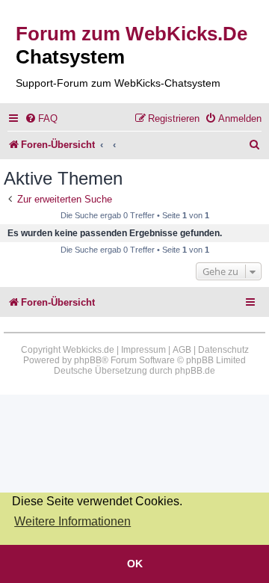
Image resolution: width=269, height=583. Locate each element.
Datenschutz (223, 350)
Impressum (143, 350)
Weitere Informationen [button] (72, 521)
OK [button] (135, 564)
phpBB (88, 360)
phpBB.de (195, 370)
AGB (182, 350)
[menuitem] (41, 118)
